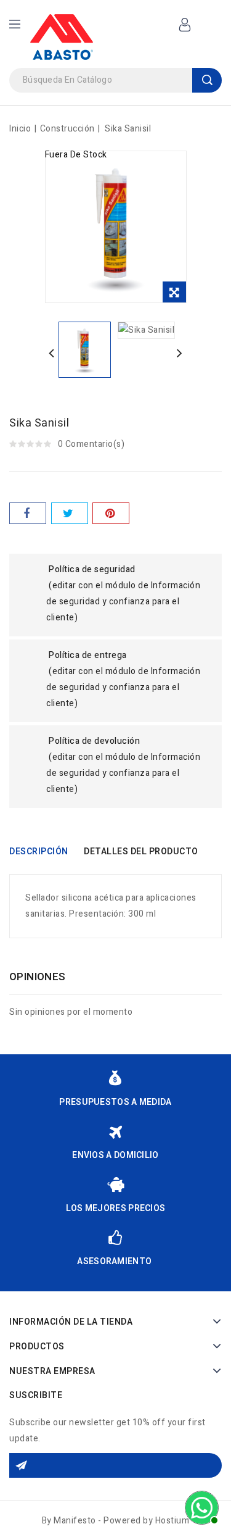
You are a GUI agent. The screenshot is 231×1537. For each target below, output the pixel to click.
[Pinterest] (111, 513)
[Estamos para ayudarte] (200, 1506)
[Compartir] (28, 513)
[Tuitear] (69, 513)
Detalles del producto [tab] (141, 851)
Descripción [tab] (38, 851)
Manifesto (75, 1520)
